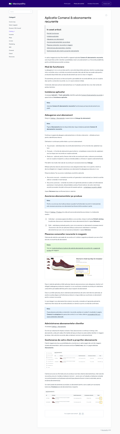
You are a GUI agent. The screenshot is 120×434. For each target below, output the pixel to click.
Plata (10, 37)
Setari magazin (13, 25)
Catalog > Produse (56, 212)
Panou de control (79, 3)
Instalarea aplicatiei (53, 36)
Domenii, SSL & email (15, 28)
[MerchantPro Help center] (17, 4)
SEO (10, 47)
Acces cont (106, 3)
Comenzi (11, 50)
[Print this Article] (106, 15)
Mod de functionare (53, 33)
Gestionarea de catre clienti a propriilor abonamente (63, 51)
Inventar (11, 34)
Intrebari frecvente (93, 3)
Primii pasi (67, 3)
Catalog (11, 31)
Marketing (12, 44)
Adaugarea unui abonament (55, 39)
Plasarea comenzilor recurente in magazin (60, 45)
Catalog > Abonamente (57, 118)
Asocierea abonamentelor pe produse (58, 42)
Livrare (11, 41)
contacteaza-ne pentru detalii (92, 187)
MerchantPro (105, 430)
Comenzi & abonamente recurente (91, 95)
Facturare (11, 56)
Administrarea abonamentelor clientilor (59, 48)
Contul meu (12, 22)
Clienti (11, 53)
